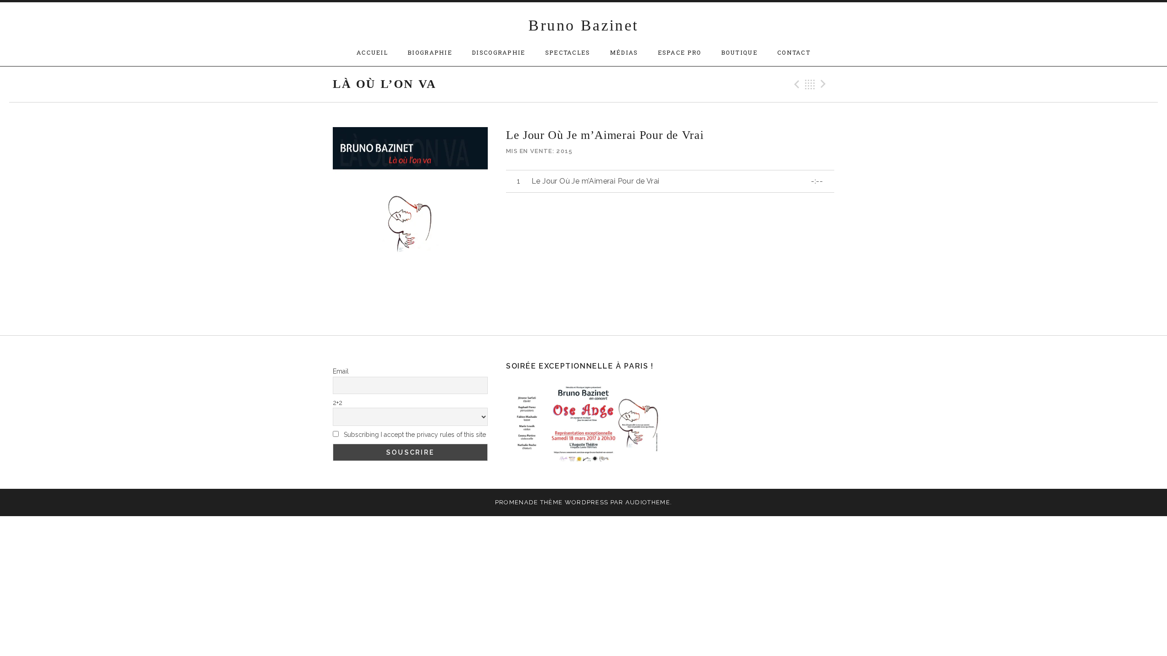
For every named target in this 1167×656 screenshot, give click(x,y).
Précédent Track (795, 84)
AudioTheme (647, 502)
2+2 (337, 402)
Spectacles (567, 52)
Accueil (372, 52)
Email (341, 371)
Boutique (739, 52)
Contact (794, 52)
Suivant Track (824, 84)
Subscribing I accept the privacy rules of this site (414, 434)
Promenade (516, 502)
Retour (810, 84)
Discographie (499, 52)
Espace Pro (680, 52)
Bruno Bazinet (583, 25)
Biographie (430, 52)
